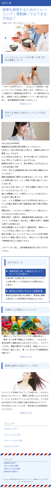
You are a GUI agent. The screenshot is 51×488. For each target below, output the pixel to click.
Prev (6, 38)
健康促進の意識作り (12, 446)
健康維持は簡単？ (11, 429)
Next (45, 38)
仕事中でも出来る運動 (13, 441)
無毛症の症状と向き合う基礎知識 (25, 291)
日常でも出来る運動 (12, 435)
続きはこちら (26, 104)
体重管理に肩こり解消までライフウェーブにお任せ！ (25, 272)
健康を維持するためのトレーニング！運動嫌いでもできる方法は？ (24, 14)
